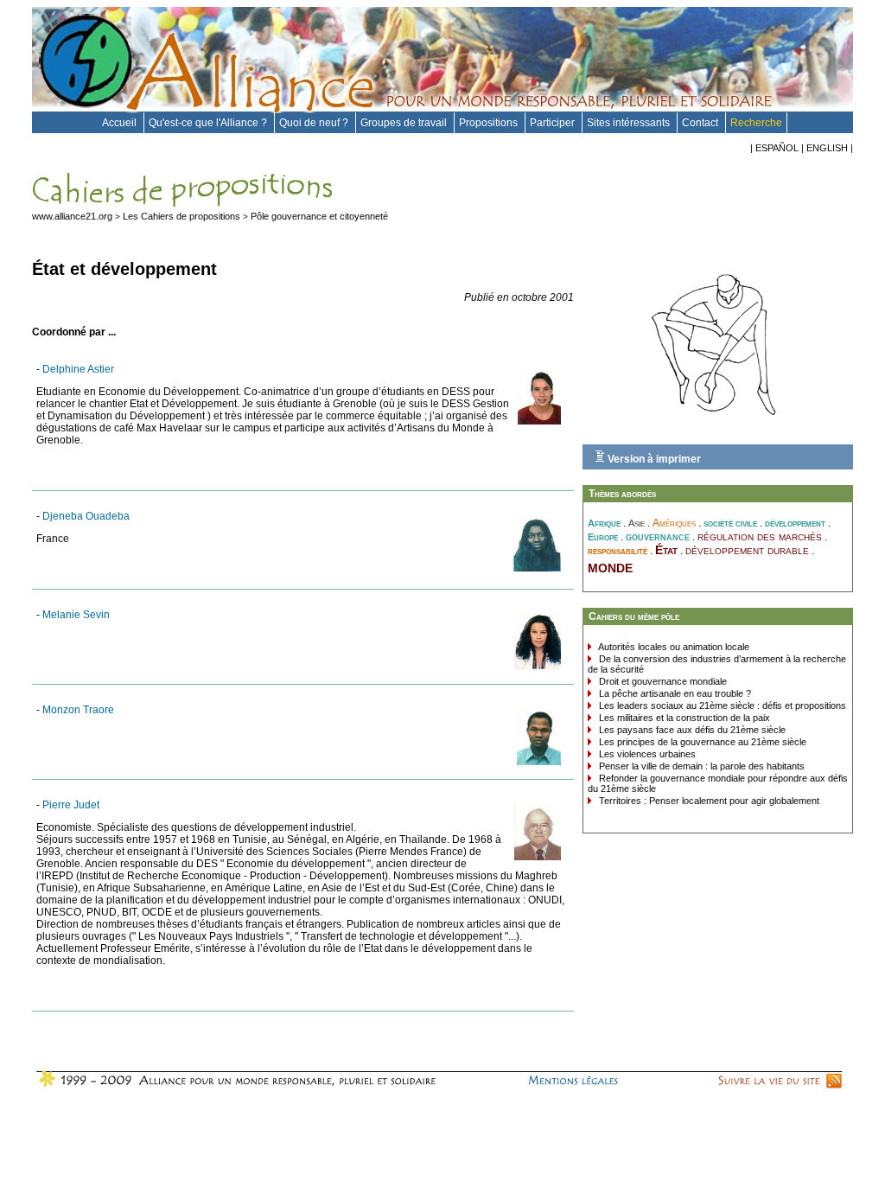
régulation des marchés (759, 536)
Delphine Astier (78, 369)
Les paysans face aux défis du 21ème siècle (691, 730)
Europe (603, 537)
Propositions (489, 123)
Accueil (120, 123)
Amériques (674, 523)
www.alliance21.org (72, 216)
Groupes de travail (404, 123)
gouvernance (658, 536)
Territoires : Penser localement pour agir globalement (707, 800)
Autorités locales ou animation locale (672, 647)
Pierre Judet (70, 805)
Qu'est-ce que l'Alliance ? (209, 123)
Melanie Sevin (76, 615)
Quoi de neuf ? (315, 123)
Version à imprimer (653, 459)
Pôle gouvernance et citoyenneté (319, 216)
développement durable (747, 550)
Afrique (604, 523)
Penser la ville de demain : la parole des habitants (700, 766)
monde (610, 566)
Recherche (756, 123)
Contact (701, 123)
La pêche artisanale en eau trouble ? (673, 693)
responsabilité (617, 551)
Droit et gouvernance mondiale (661, 681)
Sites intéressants (629, 123)
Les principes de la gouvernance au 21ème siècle (701, 742)
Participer (553, 123)
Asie (636, 523)
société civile (730, 523)
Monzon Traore (78, 710)
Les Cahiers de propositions (181, 216)
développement (795, 523)
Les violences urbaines (646, 754)
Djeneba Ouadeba (86, 516)
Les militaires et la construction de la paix (683, 717)
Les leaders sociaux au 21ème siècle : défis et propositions (721, 705)
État (666, 550)
